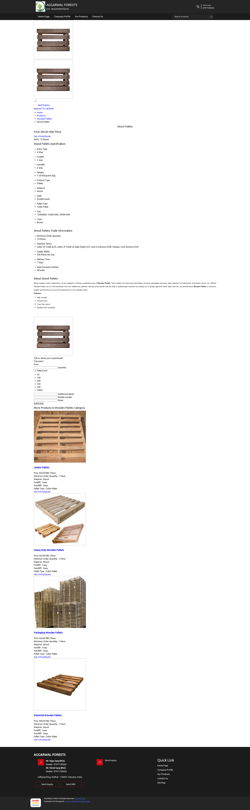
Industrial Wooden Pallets (48, 715)
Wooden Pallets (44, 119)
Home (40, 112)
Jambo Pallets (41, 467)
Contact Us (97, 16)
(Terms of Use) (80, 798)
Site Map (161, 783)
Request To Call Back (44, 108)
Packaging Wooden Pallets (48, 632)
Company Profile (62, 16)
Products (41, 115)
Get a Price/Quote (42, 136)
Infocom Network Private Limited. (77, 801)
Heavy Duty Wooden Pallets (49, 550)
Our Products (81, 16)
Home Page (44, 16)
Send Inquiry (43, 105)
